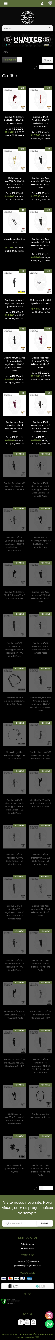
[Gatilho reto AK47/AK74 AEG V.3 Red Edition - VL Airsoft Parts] (40, 529)
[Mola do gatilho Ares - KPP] (14, 231)
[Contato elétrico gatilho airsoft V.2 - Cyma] (14, 1155)
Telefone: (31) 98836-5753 (28, 1261)
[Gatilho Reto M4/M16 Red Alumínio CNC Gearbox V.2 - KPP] (14, 473)
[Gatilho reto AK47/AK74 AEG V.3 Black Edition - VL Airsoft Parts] (14, 1106)
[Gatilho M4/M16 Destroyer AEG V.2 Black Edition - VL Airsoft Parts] (40, 419)
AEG (6, 52)
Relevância (10, 59)
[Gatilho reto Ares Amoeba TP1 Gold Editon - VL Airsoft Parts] (40, 898)
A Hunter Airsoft (28, 1248)
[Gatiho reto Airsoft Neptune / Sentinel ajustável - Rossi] (14, 295)
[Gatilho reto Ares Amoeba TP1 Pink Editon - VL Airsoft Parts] (14, 419)
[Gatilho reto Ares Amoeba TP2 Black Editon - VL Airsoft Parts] (40, 236)
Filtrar (47, 60)
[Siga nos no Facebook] (21, 1322)
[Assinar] (45, 1223)
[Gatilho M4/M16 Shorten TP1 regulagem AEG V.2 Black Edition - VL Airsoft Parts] (40, 1053)
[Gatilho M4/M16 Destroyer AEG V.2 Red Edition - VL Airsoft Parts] (14, 952)
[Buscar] (50, 28)
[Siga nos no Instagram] (33, 1322)
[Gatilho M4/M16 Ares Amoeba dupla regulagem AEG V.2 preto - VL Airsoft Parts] (14, 356)
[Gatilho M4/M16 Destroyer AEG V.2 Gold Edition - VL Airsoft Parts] (40, 846)
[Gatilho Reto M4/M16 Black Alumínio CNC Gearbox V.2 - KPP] (14, 1050)
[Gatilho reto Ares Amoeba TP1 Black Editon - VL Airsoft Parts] (40, 174)
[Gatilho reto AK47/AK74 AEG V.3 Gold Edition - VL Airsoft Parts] (14, 174)
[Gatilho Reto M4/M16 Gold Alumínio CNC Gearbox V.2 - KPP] (40, 742)
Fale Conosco (27, 1244)
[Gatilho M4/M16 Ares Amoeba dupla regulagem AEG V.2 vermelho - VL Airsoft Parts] (40, 691)
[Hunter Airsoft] (27, 16)
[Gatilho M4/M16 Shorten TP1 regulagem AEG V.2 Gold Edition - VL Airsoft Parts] (14, 899)
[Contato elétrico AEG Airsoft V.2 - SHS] (40, 1102)
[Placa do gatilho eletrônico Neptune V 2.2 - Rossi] (14, 742)
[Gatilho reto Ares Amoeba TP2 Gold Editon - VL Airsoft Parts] (40, 1157)
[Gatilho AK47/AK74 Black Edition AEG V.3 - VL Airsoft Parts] (14, 582)
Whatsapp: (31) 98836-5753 (28, 1265)
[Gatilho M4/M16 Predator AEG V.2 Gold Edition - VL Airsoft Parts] (14, 846)
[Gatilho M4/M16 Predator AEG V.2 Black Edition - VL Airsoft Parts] (40, 635)
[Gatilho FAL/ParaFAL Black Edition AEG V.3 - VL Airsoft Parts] (14, 1002)
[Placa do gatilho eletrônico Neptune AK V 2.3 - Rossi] (14, 688)
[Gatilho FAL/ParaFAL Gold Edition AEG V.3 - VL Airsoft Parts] (40, 790)
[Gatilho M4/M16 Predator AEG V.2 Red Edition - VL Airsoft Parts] (40, 114)
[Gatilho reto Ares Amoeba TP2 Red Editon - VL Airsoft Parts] (40, 584)
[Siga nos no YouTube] (27, 1322)
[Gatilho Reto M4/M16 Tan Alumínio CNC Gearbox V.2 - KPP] (40, 1002)
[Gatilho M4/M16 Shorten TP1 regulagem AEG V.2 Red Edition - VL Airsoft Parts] (14, 636)
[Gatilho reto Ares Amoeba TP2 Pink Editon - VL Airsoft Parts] (40, 354)
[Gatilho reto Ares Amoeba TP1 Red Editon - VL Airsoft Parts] (40, 952)
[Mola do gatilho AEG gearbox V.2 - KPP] (40, 292)
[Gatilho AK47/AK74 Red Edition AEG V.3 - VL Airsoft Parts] (14, 112)
